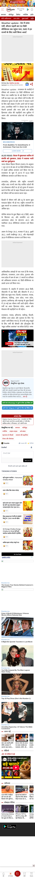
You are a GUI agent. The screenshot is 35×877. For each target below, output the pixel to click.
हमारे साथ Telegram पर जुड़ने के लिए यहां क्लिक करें (17, 408)
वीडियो (6, 750)
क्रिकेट (18, 14)
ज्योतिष (25, 14)
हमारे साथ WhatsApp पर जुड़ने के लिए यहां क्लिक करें (17, 403)
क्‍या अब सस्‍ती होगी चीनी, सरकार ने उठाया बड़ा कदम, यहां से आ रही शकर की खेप (7, 745)
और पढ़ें (25, 397)
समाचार (3, 14)
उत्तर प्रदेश (16, 18)
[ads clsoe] (33, 865)
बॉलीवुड (11, 14)
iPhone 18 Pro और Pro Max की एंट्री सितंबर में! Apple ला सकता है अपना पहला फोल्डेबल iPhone (21, 816)
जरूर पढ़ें (7, 731)
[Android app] (10, 826)
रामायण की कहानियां (22, 435)
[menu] (3, 10)
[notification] (32, 9)
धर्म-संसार (23, 431)
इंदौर (31, 14)
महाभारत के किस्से (7, 435)
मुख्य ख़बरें (25, 18)
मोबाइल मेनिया (9, 802)
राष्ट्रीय (32, 18)
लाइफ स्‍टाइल (13, 431)
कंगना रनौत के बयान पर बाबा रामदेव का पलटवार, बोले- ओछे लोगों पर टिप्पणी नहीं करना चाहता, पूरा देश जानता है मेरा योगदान (21, 745)
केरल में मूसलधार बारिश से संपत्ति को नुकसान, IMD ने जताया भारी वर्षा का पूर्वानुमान (17, 158)
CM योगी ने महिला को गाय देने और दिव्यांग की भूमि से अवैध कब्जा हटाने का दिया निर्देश (7, 797)
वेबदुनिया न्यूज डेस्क (14, 83)
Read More (9, 343)
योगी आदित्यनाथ (6, 18)
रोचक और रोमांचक (8, 439)
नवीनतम (7, 783)
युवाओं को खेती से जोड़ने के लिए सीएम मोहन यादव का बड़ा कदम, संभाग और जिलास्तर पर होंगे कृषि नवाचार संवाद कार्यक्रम (21, 797)
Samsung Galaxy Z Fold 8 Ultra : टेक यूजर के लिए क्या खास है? (7, 816)
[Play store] (28, 9)
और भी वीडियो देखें (8, 754)
